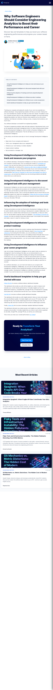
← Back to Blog (7, 11)
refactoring (7, 233)
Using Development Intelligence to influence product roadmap (24, 97)
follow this (11, 305)
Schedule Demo (26, 345)
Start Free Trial (26, 340)
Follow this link (8, 283)
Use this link (7, 294)
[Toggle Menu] (50, 2)
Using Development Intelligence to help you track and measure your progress (25, 84)
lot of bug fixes (39, 231)
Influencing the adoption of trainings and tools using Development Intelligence (25, 93)
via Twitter (32, 314)
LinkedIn (21, 41)
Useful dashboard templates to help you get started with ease (23, 103)
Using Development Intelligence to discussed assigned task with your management (25, 89)
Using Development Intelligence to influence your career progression (26, 100)
